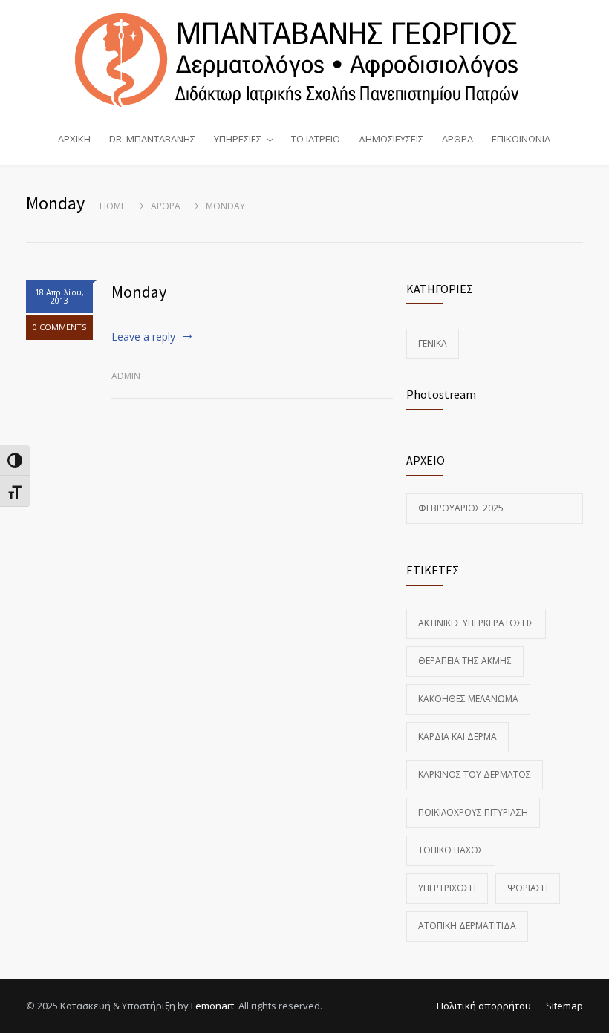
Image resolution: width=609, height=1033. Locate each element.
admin (125, 376)
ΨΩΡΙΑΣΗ (527, 888)
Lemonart (212, 1005)
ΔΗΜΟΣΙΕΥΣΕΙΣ (391, 138)
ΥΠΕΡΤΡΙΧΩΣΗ (447, 888)
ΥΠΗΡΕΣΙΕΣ (237, 138)
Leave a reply (143, 336)
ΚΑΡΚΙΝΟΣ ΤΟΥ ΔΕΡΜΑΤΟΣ (474, 774)
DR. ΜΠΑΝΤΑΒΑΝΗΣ (152, 138)
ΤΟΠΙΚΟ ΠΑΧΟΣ (450, 850)
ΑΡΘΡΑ (457, 138)
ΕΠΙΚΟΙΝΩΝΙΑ (521, 138)
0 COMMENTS (59, 326)
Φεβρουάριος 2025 (461, 508)
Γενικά (432, 343)
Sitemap (564, 1005)
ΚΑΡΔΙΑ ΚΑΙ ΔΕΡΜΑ (457, 736)
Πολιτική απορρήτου (484, 1005)
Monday (138, 291)
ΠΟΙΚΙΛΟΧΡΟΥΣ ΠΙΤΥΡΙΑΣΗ (473, 812)
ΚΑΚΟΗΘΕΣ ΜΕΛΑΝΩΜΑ (468, 698)
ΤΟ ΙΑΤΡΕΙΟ (315, 138)
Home (113, 206)
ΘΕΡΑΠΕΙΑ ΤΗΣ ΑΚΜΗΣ (465, 661)
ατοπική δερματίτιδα (467, 925)
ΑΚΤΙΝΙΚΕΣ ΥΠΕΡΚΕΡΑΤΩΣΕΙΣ (476, 623)
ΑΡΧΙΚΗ (74, 138)
